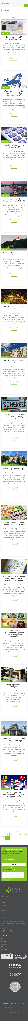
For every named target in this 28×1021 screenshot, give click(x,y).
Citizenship (4, 902)
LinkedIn (4, 947)
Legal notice (14, 1003)
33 (3, 838)
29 (11, 834)
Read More (14, 59)
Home (2, 900)
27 (3, 834)
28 (7, 834)
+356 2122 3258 (10, 928)
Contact (3, 913)
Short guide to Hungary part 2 (14, 362)
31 (20, 834)
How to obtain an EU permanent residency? (14, 38)
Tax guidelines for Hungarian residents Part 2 (14, 200)
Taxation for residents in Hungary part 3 (14, 146)
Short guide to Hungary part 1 (14, 308)
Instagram (4, 944)
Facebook (4, 939)
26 (21, 831)
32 (24, 834)
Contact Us (22, 1003)
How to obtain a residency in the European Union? (14, 524)
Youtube (4, 949)
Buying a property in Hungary (14, 686)
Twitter (4, 941)
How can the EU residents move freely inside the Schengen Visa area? (14, 579)
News (2, 908)
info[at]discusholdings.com (9, 931)
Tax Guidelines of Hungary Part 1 (14, 254)
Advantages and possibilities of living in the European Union (14, 795)
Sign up (14, 864)
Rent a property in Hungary (14, 469)
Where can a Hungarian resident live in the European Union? (14, 93)
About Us (3, 910)
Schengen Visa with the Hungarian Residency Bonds (14, 417)
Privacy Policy (15, 869)
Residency (3, 905)
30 (16, 834)
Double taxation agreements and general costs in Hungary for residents (14, 634)
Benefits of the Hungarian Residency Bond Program (14, 740)
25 (17, 831)
